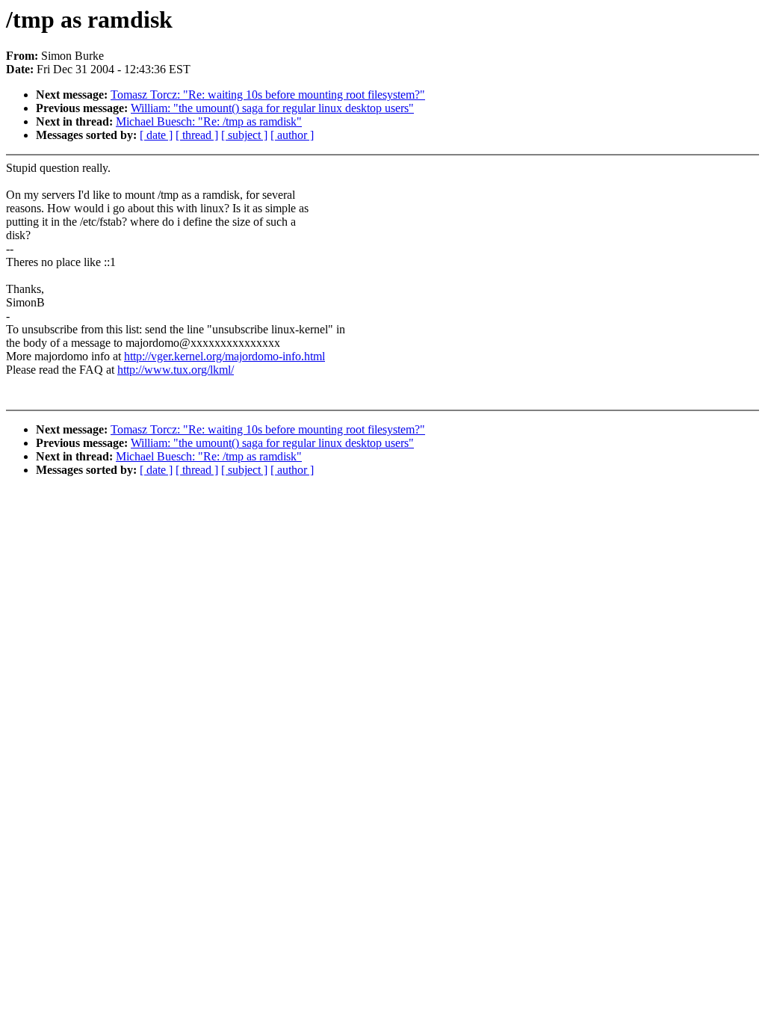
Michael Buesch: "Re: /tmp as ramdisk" (209, 121)
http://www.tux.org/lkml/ (175, 369)
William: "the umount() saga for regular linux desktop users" (272, 108)
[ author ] (292, 135)
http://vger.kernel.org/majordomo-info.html (224, 356)
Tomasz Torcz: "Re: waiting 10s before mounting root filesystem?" (268, 94)
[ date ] (156, 135)
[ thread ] (197, 135)
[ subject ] (244, 135)
